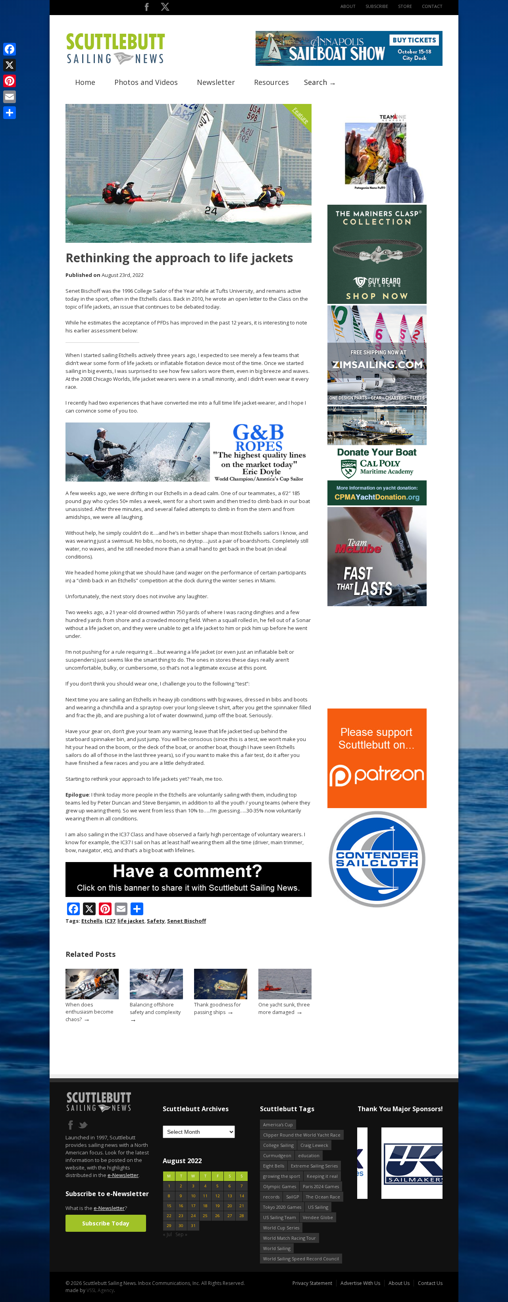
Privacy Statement (312, 1283)
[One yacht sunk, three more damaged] (285, 997)
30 (181, 1225)
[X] (9, 65)
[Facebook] (9, 49)
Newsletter (216, 82)
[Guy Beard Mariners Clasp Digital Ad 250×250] (377, 302)
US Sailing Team (279, 1217)
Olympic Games (279, 1186)
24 (193, 1215)
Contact (432, 6)
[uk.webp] (399, 1163)
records (271, 1197)
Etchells (91, 920)
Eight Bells (273, 1166)
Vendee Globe (318, 1217)
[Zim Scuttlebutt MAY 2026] (377, 402)
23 (181, 1215)
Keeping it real (322, 1176)
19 (217, 1205)
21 (241, 1205)
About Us (399, 1283)
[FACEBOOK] (146, 9)
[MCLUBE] (377, 604)
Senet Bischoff (186, 920)
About (348, 6)
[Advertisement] (377, 657)
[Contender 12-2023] (377, 907)
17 (193, 1205)
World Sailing (277, 1248)
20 (229, 1205)
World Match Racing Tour (289, 1238)
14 (241, 1195)
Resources (271, 82)
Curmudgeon (277, 1155)
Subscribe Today (105, 1223)
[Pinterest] (9, 81)
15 (169, 1205)
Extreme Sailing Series (314, 1166)
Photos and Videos (146, 82)
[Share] (9, 113)
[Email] (9, 97)
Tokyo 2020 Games (282, 1207)
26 (217, 1215)
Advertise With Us (360, 1283)
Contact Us (430, 1283)
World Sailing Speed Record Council (301, 1259)
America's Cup (278, 1124)
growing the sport (281, 1176)
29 (169, 1225)
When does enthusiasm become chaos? (89, 1012)
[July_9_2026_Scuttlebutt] (377, 503)
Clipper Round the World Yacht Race (302, 1135)
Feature (301, 115)
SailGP (292, 1197)
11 (205, 1195)
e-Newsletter (123, 1175)
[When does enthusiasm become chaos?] (92, 997)
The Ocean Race (323, 1197)
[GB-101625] (188, 479)
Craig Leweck (314, 1145)
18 (205, 1205)
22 (169, 1215)
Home (85, 82)
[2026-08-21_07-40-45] (349, 64)
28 (241, 1215)
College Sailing (278, 1145)
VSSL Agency (100, 1290)
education (308, 1155)
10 (193, 1195)
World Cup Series (281, 1228)
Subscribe (377, 6)
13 (229, 1195)
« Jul (167, 1234)
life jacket (130, 920)
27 (229, 1215)
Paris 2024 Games (321, 1186)
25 (205, 1215)
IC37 (110, 920)
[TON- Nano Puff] (377, 201)
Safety (156, 920)
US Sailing (318, 1207)
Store (405, 6)
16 (181, 1205)
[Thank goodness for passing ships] (220, 997)
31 (193, 1225)
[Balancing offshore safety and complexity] (156, 997)
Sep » (181, 1234)
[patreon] (377, 806)
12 (217, 1195)
